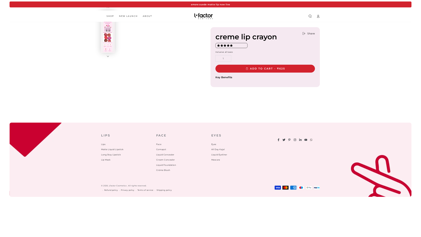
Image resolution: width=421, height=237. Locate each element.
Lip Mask (106, 159)
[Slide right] (107, 56)
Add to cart (267, 68)
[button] (225, 45)
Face (158, 144)
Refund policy (111, 190)
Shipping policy (164, 190)
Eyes (213, 144)
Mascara (215, 159)
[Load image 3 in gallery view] (108, 37)
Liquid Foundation (166, 165)
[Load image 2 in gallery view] (108, 26)
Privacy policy (127, 190)
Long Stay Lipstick (111, 154)
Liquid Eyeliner (219, 154)
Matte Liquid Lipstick (112, 149)
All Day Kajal (218, 149)
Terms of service (145, 190)
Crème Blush (163, 170)
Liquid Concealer (165, 154)
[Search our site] (310, 16)
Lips (103, 144)
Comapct (161, 149)
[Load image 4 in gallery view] (108, 47)
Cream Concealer (165, 159)
